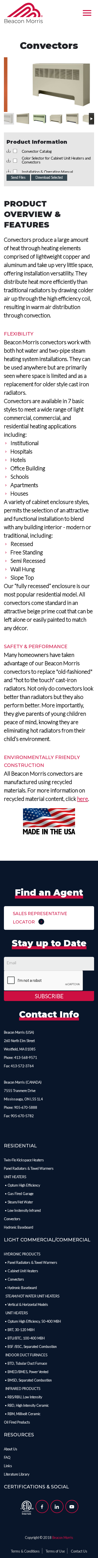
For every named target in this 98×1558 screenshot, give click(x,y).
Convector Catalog (36, 151)
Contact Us (79, 1551)
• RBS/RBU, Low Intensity (23, 1397)
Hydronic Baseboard (18, 1227)
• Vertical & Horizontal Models (26, 1304)
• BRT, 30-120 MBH (19, 1330)
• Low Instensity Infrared (22, 1210)
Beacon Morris (62, 1537)
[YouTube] (71, 1506)
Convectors (12, 1219)
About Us (10, 1449)
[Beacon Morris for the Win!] (23, 13)
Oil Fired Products (17, 1422)
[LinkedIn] (57, 1506)
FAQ (7, 1457)
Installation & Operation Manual (47, 172)
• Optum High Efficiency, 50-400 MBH (32, 1321)
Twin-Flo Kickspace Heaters (24, 1160)
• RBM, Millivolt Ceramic (22, 1414)
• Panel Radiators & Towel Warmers (30, 1262)
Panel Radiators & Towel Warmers (29, 1168)
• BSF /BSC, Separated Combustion (30, 1346)
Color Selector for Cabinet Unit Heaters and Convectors (56, 160)
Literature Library (16, 1474)
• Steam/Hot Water (18, 1202)
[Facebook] (42, 1506)
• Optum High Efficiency (22, 1185)
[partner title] (27, 1507)
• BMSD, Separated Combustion (28, 1380)
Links (8, 1466)
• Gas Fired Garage (18, 1193)
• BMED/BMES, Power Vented (26, 1372)
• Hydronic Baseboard (20, 1288)
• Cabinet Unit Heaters (21, 1271)
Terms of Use (55, 1551)
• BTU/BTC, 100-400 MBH (24, 1338)
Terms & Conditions (25, 1551)
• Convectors (14, 1279)
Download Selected (49, 177)
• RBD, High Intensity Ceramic (26, 1405)
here (82, 798)
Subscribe (49, 996)
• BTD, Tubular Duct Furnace (25, 1363)
